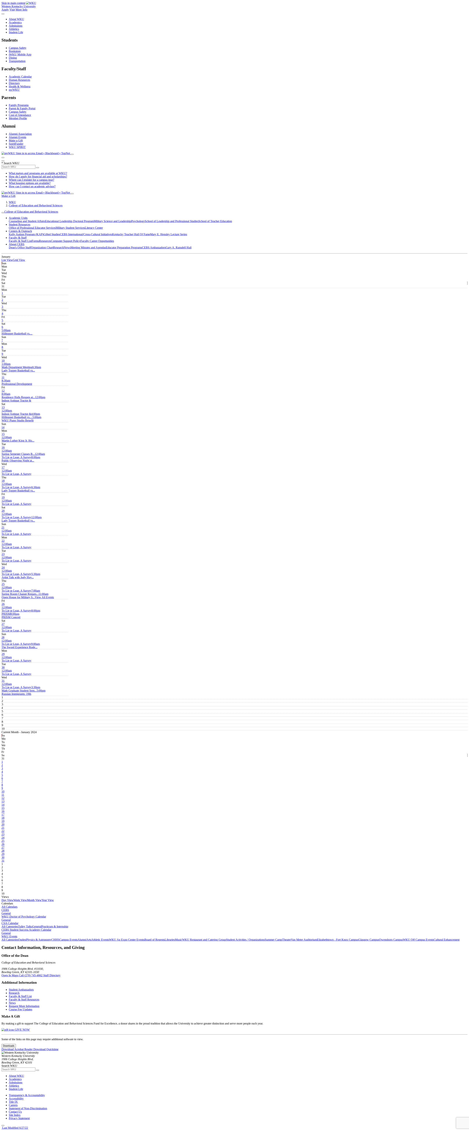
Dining (13, 57)
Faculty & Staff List (20, 240)
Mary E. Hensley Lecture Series (168, 234)
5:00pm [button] (17, 332)
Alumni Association (20, 133)
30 (3, 667)
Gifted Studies (51, 234)
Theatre (286, 939)
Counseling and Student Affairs (27, 221)
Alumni (81, 939)
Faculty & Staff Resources (24, 999)
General (6, 913)
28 (2, 637)
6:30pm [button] (21, 369)
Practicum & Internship (54, 926)
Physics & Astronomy (38, 939)
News (67, 247)
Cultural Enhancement (446, 939)
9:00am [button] (20, 645)
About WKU (16, 19)
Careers (13, 1105)
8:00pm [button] (21, 459)
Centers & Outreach (20, 231)
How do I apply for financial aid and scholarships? (38, 176)
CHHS (55, 939)
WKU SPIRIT (17, 147)
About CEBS (16, 244)
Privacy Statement (19, 1118)
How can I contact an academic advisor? (32, 186)
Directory (14, 83)
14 (2, 427)
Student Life (16, 32)
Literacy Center (94, 227)
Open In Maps (10, 975)
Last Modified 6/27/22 (14, 1127)
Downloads (8, 1045)
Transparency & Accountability (27, 1095)
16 (3, 447)
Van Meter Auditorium (304, 939)
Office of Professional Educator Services (32, 227)
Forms (35, 240)
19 (3, 497)
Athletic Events (100, 939)
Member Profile (18, 118)
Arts (88, 939)
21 (2, 527)
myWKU (14, 89)
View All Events (44, 597)
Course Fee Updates (20, 1009)
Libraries (170, 939)
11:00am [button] (25, 595)
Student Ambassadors (21, 989)
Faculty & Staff (18, 237)
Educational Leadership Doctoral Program (69, 221)
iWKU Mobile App (20, 54)
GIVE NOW (22, 1029)
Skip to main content (13, 3)
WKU (12, 202)
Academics (15, 22)
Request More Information (24, 1006)
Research (58, 247)
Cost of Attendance (20, 115)
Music (178, 939)
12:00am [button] (18, 439)
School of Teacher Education (215, 221)
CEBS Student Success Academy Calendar (26, 929)
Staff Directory (51, 975)
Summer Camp (273, 939)
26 (3, 604)
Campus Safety (17, 47)
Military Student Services (70, 227)
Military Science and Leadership (112, 221)
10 (3, 360)
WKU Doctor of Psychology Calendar (23, 916)
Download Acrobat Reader (17, 1049)
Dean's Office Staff (20, 247)
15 (3, 434)
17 (3, 467)
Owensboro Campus (391, 939)
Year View (48, 900)
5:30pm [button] (21, 575)
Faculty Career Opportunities (97, 240)
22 (3, 540)
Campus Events (68, 939)
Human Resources (19, 79)
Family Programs (19, 105)
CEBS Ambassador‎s (154, 247)
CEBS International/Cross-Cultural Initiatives (86, 234)
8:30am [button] (17, 382)
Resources (45, 240)
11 (3, 377)
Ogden (22, 939)
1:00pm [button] (17, 365)
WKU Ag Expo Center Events (126, 939)
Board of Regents (154, 939)
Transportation (17, 61)
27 (3, 624)
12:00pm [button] (23, 399)
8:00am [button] (18, 395)
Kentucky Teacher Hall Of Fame (131, 234)
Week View (20, 900)
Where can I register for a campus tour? (31, 179)
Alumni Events (17, 137)
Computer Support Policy (65, 240)
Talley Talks (25, 926)
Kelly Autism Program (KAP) (26, 234)
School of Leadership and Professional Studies (171, 221)
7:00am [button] (21, 592)
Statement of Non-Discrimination (28, 1108)
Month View (34, 900)
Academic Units (18, 217)
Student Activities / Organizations (245, 939)
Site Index (15, 1115)
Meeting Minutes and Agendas (88, 247)
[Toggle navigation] (2, 212)
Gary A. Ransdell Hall (178, 247)
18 (3, 480)
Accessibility (16, 1098)
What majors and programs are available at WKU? (38, 173)
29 (3, 654)
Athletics (14, 29)
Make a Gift (16, 140)
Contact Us (15, 1111)
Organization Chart (42, 247)
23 (3, 554)
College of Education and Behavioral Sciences (35, 205)
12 (3, 390)
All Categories (9, 926)
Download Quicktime (45, 1049)
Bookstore (15, 51)
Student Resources (19, 224)
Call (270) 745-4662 (31, 975)
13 (3, 407)
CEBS (5, 910)
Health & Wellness (19, 86)
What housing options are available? (30, 183)
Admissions (15, 25)
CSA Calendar (9, 923)
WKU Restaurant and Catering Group (204, 939)
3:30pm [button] (21, 689)
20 (3, 510)
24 (3, 567)
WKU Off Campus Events (418, 939)
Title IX (13, 1101)
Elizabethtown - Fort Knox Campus (337, 939)
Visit (12, 9)
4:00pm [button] (21, 415)
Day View (7, 900)
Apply (5, 9)
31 (3, 680)
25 (3, 584)
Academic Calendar (20, 76)
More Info (21, 9)
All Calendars (9, 906)
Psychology (138, 221)
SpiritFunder (16, 143)
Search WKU (10, 163)
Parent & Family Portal (22, 108)
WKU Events (9, 936)
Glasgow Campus (368, 939)
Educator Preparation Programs (124, 247)
